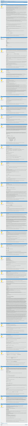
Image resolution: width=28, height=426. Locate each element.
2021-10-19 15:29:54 (2, 256)
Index (1, 3)
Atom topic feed (26, 424)
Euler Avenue (3, 3)
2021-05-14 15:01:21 (2, 78)
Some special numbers (5, 3)
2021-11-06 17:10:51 (2, 366)
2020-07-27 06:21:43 (2, 37)
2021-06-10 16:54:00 (2, 230)
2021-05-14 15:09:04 (2, 96)
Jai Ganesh (1, 5)
